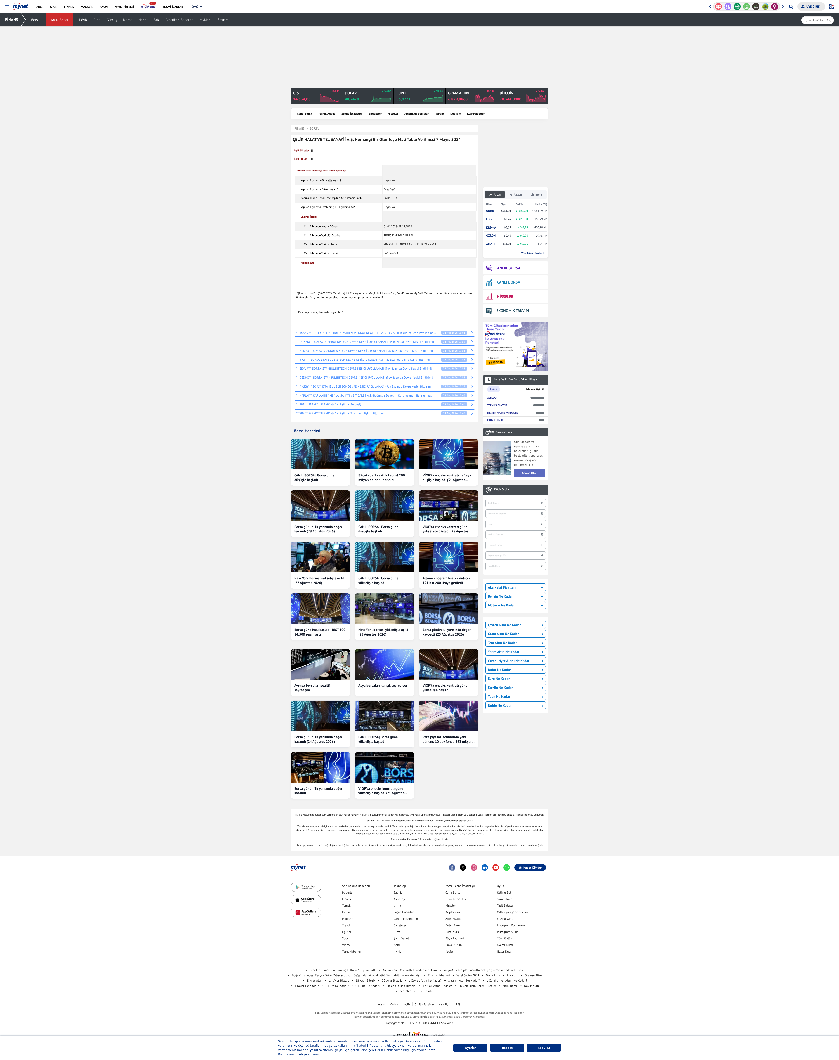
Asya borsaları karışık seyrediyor (382, 685)
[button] (7, 7)
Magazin (347, 919)
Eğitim (346, 932)
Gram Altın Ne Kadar (503, 634)
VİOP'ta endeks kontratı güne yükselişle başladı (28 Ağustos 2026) (445, 529)
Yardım (394, 1004)
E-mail (398, 932)
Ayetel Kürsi (505, 945)
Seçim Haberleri (404, 912)
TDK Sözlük (504, 938)
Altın (97, 19)
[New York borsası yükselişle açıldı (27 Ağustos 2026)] (320, 557)
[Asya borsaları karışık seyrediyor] (384, 664)
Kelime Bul (504, 892)
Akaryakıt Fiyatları (502, 587)
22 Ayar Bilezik (392, 980)
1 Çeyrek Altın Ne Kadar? (425, 980)
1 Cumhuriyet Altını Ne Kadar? (506, 980)
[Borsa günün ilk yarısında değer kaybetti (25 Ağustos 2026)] (448, 608)
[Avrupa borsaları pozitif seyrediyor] (320, 664)
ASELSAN (492, 397)
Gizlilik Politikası (424, 1004)
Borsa (35, 19)
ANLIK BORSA (508, 267)
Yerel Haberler (351, 951)
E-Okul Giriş (505, 919)
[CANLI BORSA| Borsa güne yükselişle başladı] (384, 716)
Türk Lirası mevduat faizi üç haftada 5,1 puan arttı (342, 970)
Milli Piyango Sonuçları (512, 912)
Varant (440, 114)
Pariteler (405, 991)
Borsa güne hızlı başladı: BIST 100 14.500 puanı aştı (319, 631)
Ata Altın (512, 975)
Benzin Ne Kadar (500, 596)
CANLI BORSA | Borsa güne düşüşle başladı (314, 477)
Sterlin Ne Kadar (500, 687)
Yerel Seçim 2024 (467, 975)
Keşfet (449, 951)
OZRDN (491, 235)
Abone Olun (529, 473)
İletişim (380, 1004)
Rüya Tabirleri (454, 938)
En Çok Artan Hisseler (437, 986)
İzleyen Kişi (533, 389)
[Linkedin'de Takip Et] (485, 867)
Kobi (397, 945)
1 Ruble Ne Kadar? (367, 986)
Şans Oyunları (403, 938)
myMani (205, 19)
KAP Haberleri (476, 114)
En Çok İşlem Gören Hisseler (477, 986)
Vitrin (397, 906)
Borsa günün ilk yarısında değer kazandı (318, 790)
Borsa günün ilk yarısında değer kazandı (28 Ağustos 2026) (318, 529)
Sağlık (398, 892)
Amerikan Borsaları (180, 19)
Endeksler (375, 114)
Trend (346, 925)
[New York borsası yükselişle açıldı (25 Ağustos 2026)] (384, 608)
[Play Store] (306, 887)
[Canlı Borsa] (746, 6)
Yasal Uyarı (445, 1004)
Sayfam (223, 19)
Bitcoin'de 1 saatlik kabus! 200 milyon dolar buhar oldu (381, 477)
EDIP (489, 219)
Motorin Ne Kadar (501, 605)
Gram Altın (493, 975)
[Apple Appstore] (306, 899)
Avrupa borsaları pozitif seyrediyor (312, 687)
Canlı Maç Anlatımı (406, 919)
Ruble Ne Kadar (500, 705)
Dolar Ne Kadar (499, 669)
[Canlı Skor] (728, 6)
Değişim (455, 114)
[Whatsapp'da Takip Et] (506, 867)
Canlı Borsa (304, 114)
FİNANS (11, 19)
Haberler (348, 892)
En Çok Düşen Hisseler (401, 986)
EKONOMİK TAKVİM (512, 310)
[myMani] (148, 6)
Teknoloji (400, 886)
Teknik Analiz (326, 114)
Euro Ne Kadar (499, 678)
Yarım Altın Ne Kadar (503, 652)
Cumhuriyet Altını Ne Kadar (508, 660)
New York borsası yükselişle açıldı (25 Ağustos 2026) (383, 631)
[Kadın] (765, 6)
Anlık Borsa (59, 19)
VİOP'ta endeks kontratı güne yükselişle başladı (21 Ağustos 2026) (381, 790)
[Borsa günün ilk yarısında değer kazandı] (320, 767)
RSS (458, 1004)
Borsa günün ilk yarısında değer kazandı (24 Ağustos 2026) (318, 739)
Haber (143, 19)
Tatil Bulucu (505, 906)
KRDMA (491, 227)
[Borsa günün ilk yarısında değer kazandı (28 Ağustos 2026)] (320, 505)
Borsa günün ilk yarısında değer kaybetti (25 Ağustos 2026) (447, 631)
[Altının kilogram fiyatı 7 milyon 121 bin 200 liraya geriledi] (448, 557)
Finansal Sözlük (455, 899)
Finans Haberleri (439, 975)
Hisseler (393, 114)
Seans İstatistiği (352, 114)
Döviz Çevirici (502, 489)
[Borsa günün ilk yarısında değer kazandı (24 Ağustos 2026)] (320, 716)
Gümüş (112, 19)
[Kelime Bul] (737, 6)
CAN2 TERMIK (495, 420)
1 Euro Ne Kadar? (337, 986)
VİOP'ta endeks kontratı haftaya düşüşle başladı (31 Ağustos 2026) (447, 477)
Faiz (156, 19)
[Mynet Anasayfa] (20, 5)
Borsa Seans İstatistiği (460, 886)
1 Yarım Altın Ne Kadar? (464, 980)
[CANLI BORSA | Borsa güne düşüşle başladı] (320, 454)
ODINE (490, 211)
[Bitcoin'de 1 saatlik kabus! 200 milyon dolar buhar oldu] (384, 454)
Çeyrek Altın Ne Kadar (504, 625)
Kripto (127, 19)
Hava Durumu (454, 945)
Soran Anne (504, 899)
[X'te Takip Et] (463, 867)
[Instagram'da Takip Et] (474, 867)
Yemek (346, 906)
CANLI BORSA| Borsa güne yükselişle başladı (378, 739)
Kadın (346, 912)
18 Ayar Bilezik (365, 980)
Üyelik (406, 1004)
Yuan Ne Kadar (499, 696)
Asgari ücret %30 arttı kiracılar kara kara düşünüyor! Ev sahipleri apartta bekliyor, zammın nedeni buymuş (453, 970)
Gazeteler (400, 925)
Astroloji (399, 899)
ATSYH (490, 244)
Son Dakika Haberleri (356, 886)
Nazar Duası (505, 951)
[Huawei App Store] (306, 912)
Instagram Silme (507, 932)
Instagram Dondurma (511, 925)
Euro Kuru (452, 932)
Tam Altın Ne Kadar (502, 643)
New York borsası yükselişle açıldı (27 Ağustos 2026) (319, 580)
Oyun (500, 886)
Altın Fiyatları (454, 919)
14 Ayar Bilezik (339, 980)
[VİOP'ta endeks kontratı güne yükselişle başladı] (448, 664)
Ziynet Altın (314, 980)
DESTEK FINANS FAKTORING (502, 412)
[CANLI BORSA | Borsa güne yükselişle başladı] (384, 557)
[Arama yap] (791, 6)
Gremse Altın (533, 975)
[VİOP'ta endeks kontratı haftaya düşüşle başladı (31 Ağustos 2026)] (448, 454)
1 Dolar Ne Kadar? (307, 986)
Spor (345, 938)
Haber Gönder (532, 867)
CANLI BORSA (508, 282)
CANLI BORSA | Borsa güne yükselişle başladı (378, 580)
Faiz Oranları (425, 991)
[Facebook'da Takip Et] (452, 867)
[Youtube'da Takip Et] (495, 867)
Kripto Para (453, 912)
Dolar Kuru (452, 925)
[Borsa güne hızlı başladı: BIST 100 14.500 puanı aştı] (320, 608)
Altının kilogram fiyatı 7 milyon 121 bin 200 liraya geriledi (446, 580)
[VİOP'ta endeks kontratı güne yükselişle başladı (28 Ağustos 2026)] (448, 505)
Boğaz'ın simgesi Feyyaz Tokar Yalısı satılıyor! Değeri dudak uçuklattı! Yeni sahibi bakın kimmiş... (356, 975)
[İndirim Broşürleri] (718, 6)
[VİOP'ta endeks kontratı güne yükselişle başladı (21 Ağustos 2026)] (384, 767)
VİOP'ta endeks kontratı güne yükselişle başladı (445, 687)
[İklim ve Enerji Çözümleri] (756, 6)
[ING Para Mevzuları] (774, 6)
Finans (346, 899)
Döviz (83, 19)
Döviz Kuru (531, 986)
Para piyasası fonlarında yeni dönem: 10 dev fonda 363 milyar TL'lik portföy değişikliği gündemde (447, 739)
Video (346, 945)
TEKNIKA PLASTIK (497, 405)
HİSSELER (505, 296)
